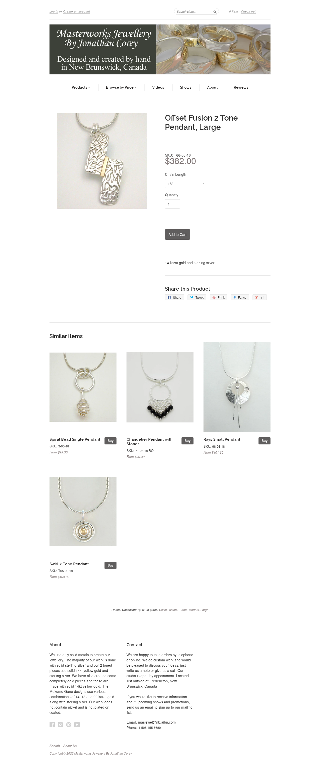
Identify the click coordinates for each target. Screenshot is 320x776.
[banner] (160, 49)
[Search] (215, 11)
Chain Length (175, 174)
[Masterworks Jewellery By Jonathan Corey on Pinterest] (69, 724)
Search (55, 746)
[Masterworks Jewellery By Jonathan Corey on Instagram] (60, 724)
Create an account (76, 11)
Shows (185, 87)
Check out (248, 11)
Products (80, 87)
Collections (129, 609)
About (212, 87)
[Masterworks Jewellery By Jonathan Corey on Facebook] (52, 724)
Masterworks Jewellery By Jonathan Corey (103, 753)
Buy (111, 440)
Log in (54, 11)
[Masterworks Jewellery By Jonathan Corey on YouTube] (77, 724)
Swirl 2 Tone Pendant (69, 564)
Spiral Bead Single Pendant (75, 439)
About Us (70, 746)
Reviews (241, 87)
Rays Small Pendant (222, 439)
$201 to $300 (148, 609)
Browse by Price (120, 87)
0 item (233, 11)
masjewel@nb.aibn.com (157, 722)
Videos (158, 87)
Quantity (171, 194)
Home (116, 609)
